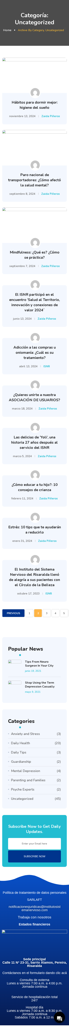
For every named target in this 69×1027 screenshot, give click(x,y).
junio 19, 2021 (33, 671)
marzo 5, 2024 (22, 456)
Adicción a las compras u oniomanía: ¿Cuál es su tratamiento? (34, 352)
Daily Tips (18, 752)
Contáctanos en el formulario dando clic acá (34, 973)
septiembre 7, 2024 (22, 266)
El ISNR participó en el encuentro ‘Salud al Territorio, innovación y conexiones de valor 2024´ (34, 302)
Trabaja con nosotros (34, 917)
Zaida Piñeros (50, 116)
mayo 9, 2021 (32, 692)
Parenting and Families (28, 780)
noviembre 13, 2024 (22, 116)
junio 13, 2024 (22, 319)
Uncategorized (22, 798)
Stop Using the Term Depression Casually (39, 685)
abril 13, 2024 (28, 366)
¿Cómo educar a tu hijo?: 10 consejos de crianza (35, 487)
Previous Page (13, 614)
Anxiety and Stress (25, 734)
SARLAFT (34, 900)
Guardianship (21, 761)
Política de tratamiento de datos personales (34, 893)
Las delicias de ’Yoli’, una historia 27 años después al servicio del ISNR (34, 442)
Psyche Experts (22, 789)
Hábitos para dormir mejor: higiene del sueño (35, 105)
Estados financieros (34, 924)
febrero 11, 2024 (22, 498)
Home (7, 30)
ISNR (46, 366)
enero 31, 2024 (22, 541)
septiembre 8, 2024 (22, 194)
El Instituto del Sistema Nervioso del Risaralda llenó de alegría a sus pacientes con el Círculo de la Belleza (34, 577)
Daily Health (20, 743)
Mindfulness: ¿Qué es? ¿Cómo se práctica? (34, 255)
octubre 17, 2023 (28, 593)
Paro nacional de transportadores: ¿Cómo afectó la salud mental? (34, 180)
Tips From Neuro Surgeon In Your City (39, 664)
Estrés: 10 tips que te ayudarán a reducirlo (34, 530)
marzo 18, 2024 (22, 408)
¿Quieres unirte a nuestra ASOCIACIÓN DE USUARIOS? (34, 397)
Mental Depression (25, 771)
